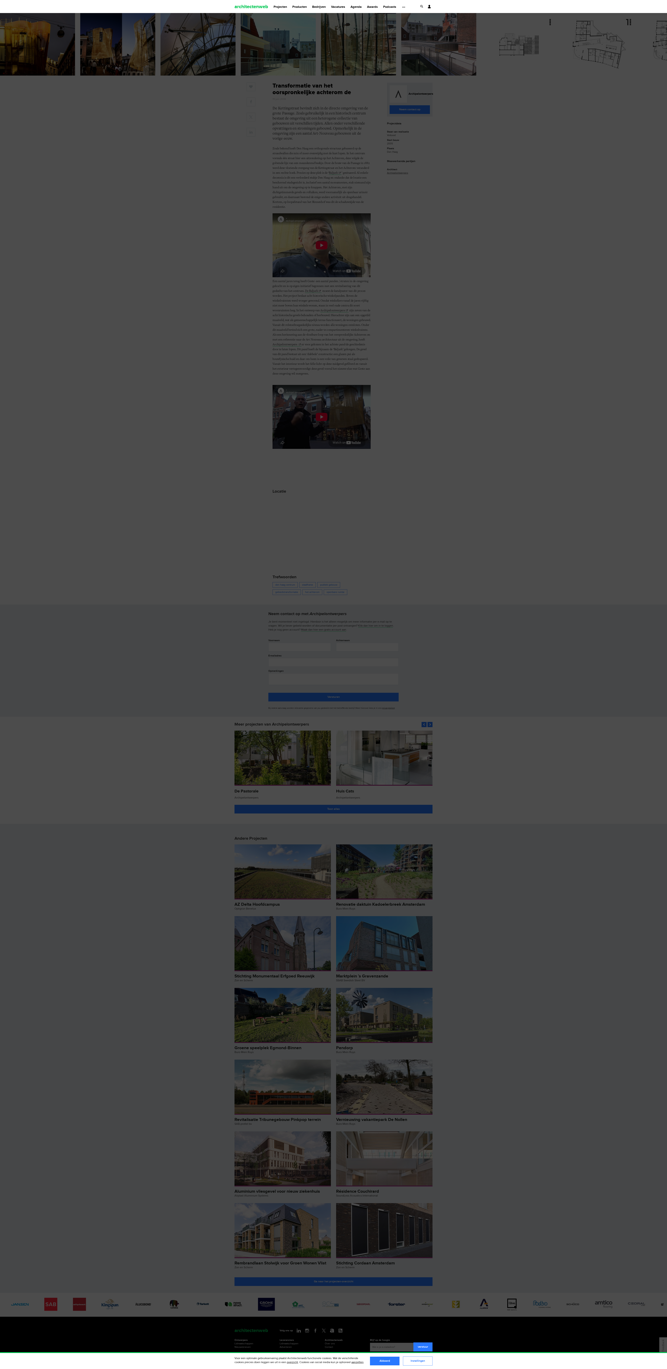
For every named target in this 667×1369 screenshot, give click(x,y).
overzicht (292, 1362)
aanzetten (357, 1362)
